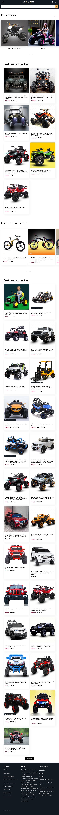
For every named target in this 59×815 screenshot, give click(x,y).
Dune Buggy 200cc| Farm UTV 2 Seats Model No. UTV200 (16, 134)
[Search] (56, 6)
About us (6, 769)
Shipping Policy (7, 792)
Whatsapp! (41, 769)
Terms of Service (8, 796)
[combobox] (29, 6)
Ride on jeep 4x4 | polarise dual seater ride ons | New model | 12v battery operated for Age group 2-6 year (42, 682)
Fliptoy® (9, 810)
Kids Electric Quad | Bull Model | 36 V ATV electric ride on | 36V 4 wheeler (14, 208)
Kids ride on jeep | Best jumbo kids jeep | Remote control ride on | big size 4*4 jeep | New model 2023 (42, 498)
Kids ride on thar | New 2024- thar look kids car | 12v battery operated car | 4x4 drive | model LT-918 (42, 350)
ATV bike (41, 48)
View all (56, 16)
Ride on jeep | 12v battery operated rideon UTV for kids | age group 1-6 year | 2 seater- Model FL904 (16, 682)
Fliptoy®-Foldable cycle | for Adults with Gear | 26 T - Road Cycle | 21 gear (14, 258)
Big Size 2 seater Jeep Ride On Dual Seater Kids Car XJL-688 (16, 424)
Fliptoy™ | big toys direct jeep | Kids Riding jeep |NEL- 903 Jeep (42, 424)
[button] (3, 1)
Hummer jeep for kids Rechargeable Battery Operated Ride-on (15, 568)
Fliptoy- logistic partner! (10, 782)
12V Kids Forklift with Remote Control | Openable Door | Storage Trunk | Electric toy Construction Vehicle (41, 388)
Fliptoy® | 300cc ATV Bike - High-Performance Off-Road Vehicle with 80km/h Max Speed (41, 171)
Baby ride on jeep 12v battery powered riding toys (15, 609)
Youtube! (41, 776)
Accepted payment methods (10, 779)
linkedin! (41, 773)
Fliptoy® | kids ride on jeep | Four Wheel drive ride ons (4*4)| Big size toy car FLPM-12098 (15, 387)
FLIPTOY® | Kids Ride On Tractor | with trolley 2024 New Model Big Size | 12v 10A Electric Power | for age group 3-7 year (42, 535)
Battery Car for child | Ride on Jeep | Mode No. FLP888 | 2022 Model (16, 645)
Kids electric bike (13, 48)
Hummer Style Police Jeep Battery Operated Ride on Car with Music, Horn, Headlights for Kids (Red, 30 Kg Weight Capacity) (15, 748)
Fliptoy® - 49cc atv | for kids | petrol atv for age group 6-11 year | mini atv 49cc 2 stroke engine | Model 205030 (42, 134)
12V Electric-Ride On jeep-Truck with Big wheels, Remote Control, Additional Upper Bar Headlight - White (42, 719)
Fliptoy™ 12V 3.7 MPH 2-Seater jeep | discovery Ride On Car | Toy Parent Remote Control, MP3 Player (42, 573)
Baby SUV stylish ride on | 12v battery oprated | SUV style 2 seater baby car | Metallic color (42, 645)
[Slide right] (32, 55)
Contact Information (9, 776)
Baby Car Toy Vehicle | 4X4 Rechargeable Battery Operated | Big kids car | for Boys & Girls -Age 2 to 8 (16, 350)
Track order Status (8, 786)
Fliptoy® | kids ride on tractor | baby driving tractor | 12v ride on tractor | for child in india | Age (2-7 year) (16, 313)
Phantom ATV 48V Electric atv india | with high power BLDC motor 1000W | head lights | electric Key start (16, 97)
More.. (27, 801)
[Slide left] (26, 55)
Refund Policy (7, 773)
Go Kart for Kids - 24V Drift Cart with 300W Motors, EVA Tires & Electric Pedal (41, 312)
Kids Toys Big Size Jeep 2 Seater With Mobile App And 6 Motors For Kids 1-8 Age (15, 719)
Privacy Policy (7, 789)
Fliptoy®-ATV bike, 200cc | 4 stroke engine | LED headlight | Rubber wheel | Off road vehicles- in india (42, 97)
